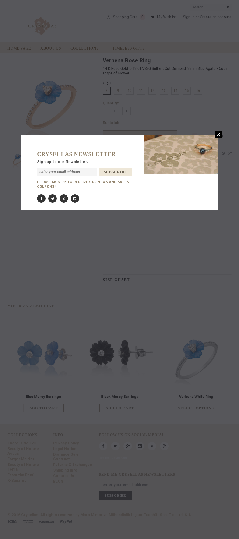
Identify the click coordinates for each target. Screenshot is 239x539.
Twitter (52, 198)
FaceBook (41, 198)
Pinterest (64, 198)
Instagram (75, 198)
